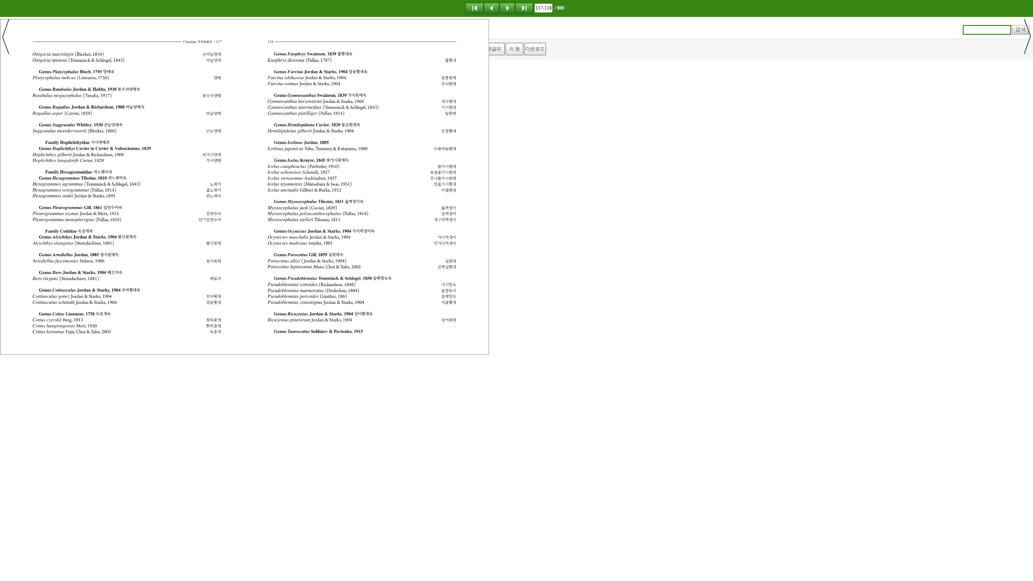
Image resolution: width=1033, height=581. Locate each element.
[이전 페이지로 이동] (491, 8)
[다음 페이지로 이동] (507, 8)
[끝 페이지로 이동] (524, 8)
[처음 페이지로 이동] (474, 8)
